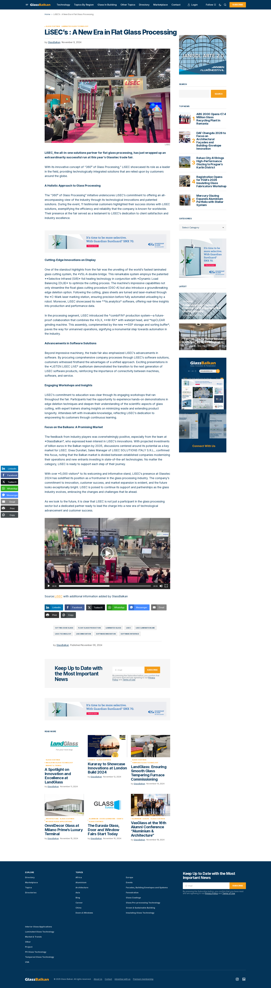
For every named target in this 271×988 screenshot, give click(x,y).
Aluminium (93, 819)
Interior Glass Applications (59, 821)
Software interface (130, 634)
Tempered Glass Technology (145, 763)
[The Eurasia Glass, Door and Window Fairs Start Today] (107, 805)
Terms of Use (129, 679)
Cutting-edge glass (64, 628)
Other (28, 942)
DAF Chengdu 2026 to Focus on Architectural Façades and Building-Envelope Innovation (211, 140)
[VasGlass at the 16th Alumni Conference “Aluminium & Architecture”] (150, 805)
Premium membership (143, 979)
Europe (146, 819)
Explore (29, 872)
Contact (108, 979)
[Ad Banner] (107, 241)
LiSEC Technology (63, 634)
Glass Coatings (53, 26)
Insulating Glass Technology (59, 763)
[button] (27, 5)
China (78, 908)
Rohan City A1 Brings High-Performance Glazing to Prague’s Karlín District (210, 162)
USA (27, 962)
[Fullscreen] (166, 586)
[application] (107, 553)
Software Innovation (106, 634)
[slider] (105, 586)
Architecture (52, 819)
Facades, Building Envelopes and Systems (147, 887)
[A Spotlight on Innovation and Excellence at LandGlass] (64, 746)
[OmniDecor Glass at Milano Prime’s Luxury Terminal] (64, 805)
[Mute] (161, 586)
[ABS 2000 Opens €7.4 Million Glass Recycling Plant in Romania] (184, 118)
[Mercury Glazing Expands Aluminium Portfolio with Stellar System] (184, 200)
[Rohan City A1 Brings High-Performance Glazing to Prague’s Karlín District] (184, 162)
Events (92, 760)
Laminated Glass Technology (75, 26)
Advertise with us (122, 979)
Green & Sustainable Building (140, 908)
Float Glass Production (89, 628)
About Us (98, 979)
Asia (78, 892)
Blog (78, 897)
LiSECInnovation (83, 634)
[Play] (48, 586)
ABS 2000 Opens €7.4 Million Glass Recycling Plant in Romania (211, 119)
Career (79, 902)
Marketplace (31, 882)
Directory (30, 877)
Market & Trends (53, 765)
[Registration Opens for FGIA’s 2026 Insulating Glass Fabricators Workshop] (184, 181)
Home (47, 14)
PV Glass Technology (35, 952)
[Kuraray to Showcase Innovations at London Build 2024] (107, 746)
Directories (30, 892)
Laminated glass (113, 628)
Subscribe (237, 4)
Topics (28, 887)
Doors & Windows (107, 819)
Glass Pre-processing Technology (143, 902)
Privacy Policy (211, 893)
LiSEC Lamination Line (145, 628)
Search (183, 84)
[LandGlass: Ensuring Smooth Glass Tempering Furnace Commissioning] (150, 746)
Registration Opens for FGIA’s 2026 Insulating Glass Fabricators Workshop (211, 181)
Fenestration (132, 892)
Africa (79, 877)
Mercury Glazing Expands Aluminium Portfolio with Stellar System (210, 200)
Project (28, 947)
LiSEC (58, 596)
